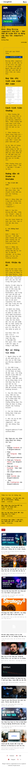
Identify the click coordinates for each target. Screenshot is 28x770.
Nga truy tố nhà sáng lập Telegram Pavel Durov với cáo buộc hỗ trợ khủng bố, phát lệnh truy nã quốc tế (13, 658)
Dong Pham (5, 40)
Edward (3, 501)
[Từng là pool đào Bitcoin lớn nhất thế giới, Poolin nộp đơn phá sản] (14, 692)
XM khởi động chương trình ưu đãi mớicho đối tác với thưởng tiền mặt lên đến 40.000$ (13, 636)
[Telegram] (8, 759)
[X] (18, 759)
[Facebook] (7, 755)
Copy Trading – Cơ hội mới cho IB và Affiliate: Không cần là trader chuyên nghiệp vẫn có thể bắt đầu (13, 549)
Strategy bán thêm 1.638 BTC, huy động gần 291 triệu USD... (12, 520)
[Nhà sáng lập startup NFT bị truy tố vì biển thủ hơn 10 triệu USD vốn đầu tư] (14, 561)
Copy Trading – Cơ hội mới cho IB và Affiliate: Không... (12, 499)
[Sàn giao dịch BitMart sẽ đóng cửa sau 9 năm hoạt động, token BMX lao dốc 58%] (14, 670)
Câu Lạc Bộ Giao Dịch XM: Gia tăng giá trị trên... (12, 513)
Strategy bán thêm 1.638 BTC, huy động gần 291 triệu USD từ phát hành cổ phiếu (13, 614)
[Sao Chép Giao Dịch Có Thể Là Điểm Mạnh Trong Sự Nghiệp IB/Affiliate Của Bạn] (14, 714)
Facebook (12, 755)
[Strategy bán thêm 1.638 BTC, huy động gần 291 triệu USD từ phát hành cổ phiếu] (14, 604)
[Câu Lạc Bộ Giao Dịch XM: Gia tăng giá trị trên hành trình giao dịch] (14, 583)
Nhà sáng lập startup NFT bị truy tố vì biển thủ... (11, 506)
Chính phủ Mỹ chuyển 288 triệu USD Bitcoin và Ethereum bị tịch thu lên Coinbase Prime (12, 745)
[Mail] (16, 755)
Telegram (13, 759)
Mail (20, 755)
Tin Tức (3, 26)
